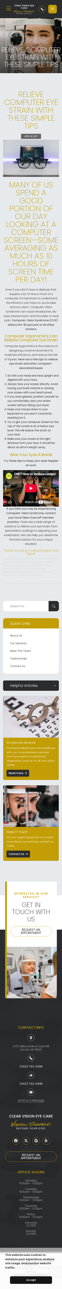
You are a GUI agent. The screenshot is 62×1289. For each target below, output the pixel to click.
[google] (36, 1141)
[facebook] (16, 1141)
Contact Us (17, 666)
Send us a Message (31, 1100)
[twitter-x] (26, 1141)
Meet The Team (20, 651)
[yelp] (46, 1141)
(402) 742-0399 (31, 1066)
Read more (16, 773)
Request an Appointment (31, 931)
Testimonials (18, 659)
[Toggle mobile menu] (8, 8)
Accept (31, 1280)
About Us (16, 636)
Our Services (18, 643)
